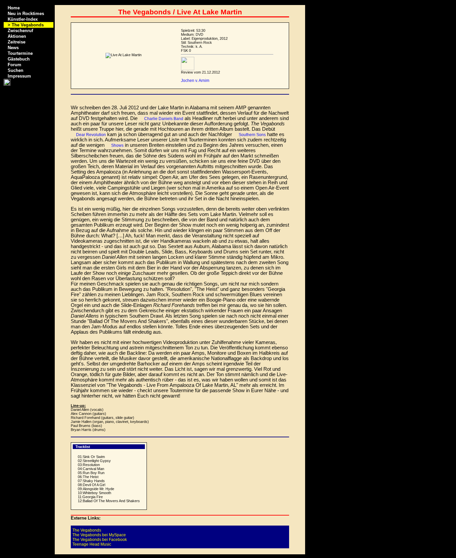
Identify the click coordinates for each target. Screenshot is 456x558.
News (13, 47)
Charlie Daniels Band (163, 118)
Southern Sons (252, 134)
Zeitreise (16, 41)
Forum (14, 64)
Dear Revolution (91, 134)
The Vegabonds (86, 530)
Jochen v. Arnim (195, 80)
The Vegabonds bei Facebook (99, 539)
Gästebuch (19, 59)
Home (14, 7)
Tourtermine (20, 53)
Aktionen (17, 36)
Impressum (19, 76)
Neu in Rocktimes (26, 13)
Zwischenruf (20, 30)
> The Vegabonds (26, 24)
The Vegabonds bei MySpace (99, 535)
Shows (117, 145)
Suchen (15, 70)
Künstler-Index (23, 19)
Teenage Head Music (91, 544)
